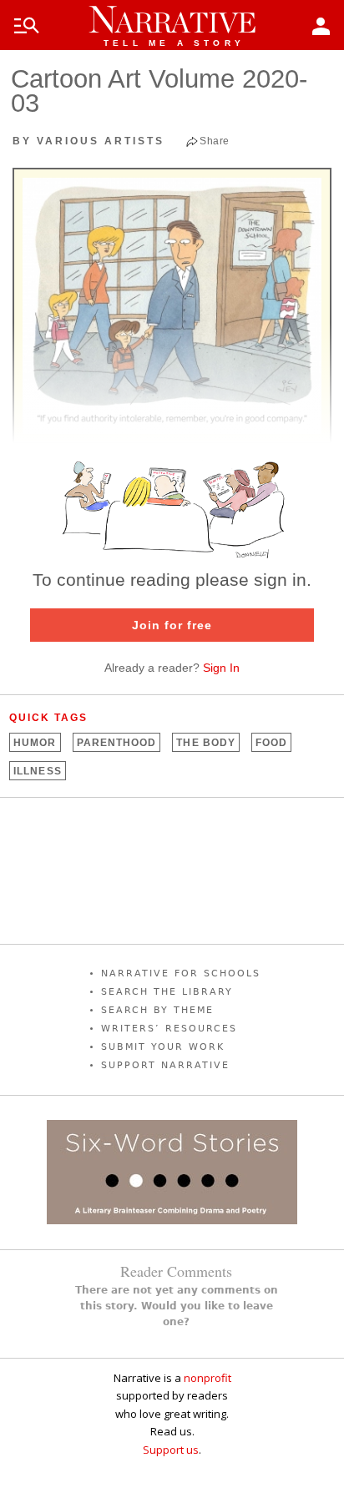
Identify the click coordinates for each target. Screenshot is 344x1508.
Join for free (172, 625)
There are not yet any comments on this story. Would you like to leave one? (176, 1306)
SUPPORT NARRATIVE (165, 1065)
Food (271, 743)
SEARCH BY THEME (157, 1010)
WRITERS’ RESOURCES (169, 1028)
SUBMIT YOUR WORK (163, 1046)
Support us (171, 1449)
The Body (205, 743)
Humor (34, 743)
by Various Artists (88, 141)
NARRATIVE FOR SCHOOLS (181, 973)
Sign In (221, 667)
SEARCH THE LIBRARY (167, 991)
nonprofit (207, 1377)
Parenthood (117, 743)
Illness (37, 771)
